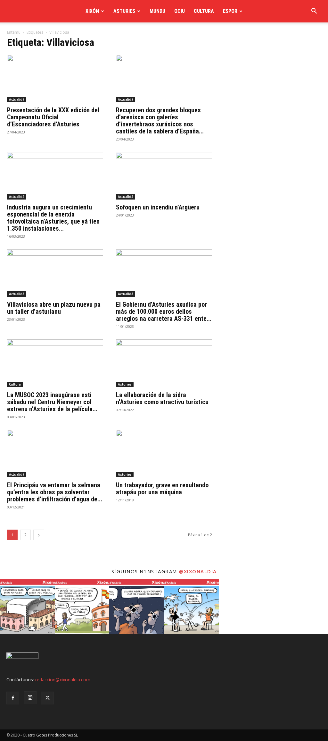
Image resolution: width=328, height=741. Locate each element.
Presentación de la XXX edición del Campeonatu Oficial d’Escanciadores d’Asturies (53, 117)
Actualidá (16, 99)
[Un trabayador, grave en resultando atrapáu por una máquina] (164, 453)
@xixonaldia (198, 571)
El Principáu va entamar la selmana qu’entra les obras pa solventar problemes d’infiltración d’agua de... (54, 492)
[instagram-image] (27, 606)
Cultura (204, 11)
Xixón (92, 11)
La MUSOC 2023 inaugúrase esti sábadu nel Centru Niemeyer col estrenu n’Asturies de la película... (52, 402)
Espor (230, 11)
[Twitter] (47, 698)
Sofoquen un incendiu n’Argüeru (158, 207)
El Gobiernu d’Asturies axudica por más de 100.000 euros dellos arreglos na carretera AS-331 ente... (163, 311)
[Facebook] (12, 698)
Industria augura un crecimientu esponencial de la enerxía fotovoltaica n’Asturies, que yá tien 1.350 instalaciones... (53, 217)
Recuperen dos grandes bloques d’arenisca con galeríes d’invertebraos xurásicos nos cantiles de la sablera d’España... (160, 120)
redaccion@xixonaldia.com (62, 680)
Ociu (179, 11)
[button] (314, 12)
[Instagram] (30, 697)
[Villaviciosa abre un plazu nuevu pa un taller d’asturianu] (55, 273)
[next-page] (38, 535)
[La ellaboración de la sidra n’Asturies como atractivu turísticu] (164, 363)
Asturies (124, 11)
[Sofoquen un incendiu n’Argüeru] (164, 176)
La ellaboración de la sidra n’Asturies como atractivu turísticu (162, 398)
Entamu (13, 32)
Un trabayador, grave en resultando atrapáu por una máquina (162, 488)
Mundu (157, 11)
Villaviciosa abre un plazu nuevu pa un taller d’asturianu (54, 308)
